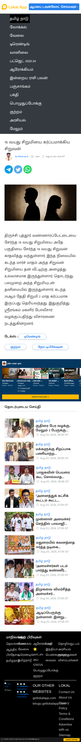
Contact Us (66, 692)
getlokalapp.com (44, 698)
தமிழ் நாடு (19, 18)
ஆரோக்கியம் (42, 643)
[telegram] (9, 170)
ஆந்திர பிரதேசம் (12, 652)
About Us (65, 697)
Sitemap (64, 735)
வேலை (23, 649)
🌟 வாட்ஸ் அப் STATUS (38, 657)
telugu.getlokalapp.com (49, 703)
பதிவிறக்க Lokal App (72, 739)
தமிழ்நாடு (13, 660)
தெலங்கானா (15, 643)
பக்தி (49, 643)
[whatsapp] (28, 170)
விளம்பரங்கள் (68, 660)
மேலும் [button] (16, 128)
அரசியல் (64, 649)
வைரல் (51, 660)
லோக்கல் (24, 643)
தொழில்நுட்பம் (69, 643)
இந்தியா (52, 649)
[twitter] (18, 170)
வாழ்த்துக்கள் (67, 654)
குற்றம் (38, 676)
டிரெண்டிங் (26, 654)
